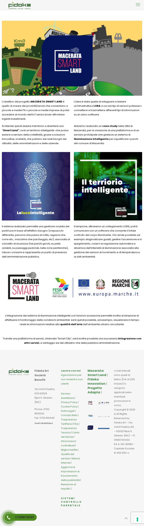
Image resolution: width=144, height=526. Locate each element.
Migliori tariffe (69, 450)
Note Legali (67, 411)
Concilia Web (69, 415)
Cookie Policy (69, 406)
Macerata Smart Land (97, 373)
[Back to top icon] (126, 518)
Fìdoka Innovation (96, 381)
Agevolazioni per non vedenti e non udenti (72, 379)
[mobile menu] (138, 5)
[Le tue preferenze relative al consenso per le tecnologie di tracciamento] (137, 519)
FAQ (76, 424)
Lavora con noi (71, 370)
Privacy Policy (69, 402)
